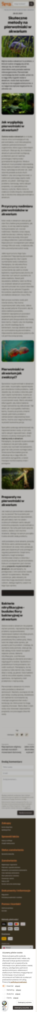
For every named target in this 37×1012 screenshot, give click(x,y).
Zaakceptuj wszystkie (22, 1008)
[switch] (4, 1009)
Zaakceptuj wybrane (24, 1002)
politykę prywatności (19, 982)
